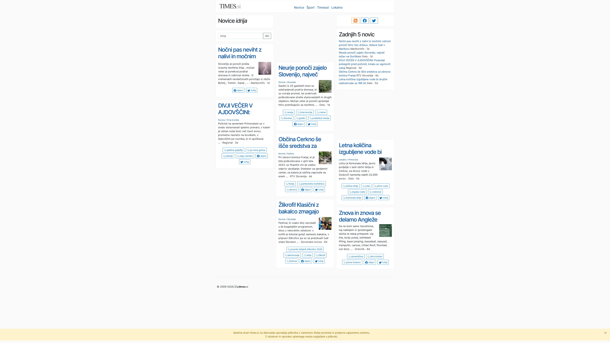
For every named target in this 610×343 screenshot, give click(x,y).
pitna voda (382, 186)
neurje (289, 112)
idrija (308, 255)
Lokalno (336, 7)
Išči (267, 35)
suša (367, 186)
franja (291, 183)
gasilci (301, 118)
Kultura (290, 153)
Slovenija (291, 82)
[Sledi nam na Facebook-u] (365, 20)
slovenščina (356, 256)
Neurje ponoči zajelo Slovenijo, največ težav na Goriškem (302, 74)
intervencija (306, 112)
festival (293, 261)
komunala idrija (353, 197)
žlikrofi (321, 255)
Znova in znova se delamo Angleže (360, 216)
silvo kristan (375, 256)
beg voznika (246, 156)
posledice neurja (320, 118)
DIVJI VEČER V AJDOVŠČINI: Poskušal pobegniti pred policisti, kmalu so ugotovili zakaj (364, 64)
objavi (239, 90)
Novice (299, 7)
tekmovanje (293, 255)
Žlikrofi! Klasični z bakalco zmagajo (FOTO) (298, 211)
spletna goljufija (234, 150)
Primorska (353, 159)
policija (229, 156)
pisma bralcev (353, 262)
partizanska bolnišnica (312, 183)
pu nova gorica (257, 150)
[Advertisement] (305, 37)
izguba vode (358, 191)
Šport (311, 7)
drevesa (287, 118)
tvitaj (253, 90)
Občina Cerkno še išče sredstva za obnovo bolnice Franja (304, 146)
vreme (322, 112)
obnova (292, 189)
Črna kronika (233, 120)
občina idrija (351, 186)
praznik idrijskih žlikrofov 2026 (306, 249)
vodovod (376, 191)
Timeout (323, 7)
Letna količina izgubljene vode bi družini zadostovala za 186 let (365, 155)
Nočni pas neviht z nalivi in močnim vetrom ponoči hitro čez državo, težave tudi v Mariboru (365, 45)
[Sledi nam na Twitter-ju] (374, 20)
